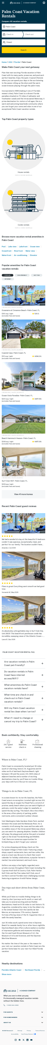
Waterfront (6, 255)
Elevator (33, 255)
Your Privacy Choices (27, 1034)
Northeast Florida (32, 970)
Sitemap (19, 1030)
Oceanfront (6, 251)
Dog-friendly (22, 275)
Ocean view (35, 247)
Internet (8, 279)
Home (4, 62)
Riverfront (18, 251)
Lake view (12, 247)
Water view (30, 251)
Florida (17, 62)
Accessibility (14, 1034)
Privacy (29, 1030)
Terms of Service (40, 1030)
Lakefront (23, 247)
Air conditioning (20, 255)
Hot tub (37, 275)
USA (10, 62)
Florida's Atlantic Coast (11, 970)
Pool (4, 247)
